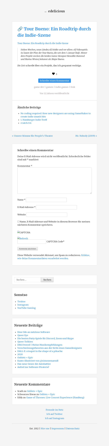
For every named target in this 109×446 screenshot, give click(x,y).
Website (21, 214)
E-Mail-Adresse (26, 207)
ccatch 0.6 (26, 123)
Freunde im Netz (54, 409)
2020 (20, 354)
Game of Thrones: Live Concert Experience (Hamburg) (55, 397)
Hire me (45, 428)
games (49, 87)
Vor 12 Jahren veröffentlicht (54, 93)
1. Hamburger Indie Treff (34, 119)
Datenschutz (72, 428)
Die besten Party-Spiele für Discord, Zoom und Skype (45, 338)
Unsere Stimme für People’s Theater (33, 135)
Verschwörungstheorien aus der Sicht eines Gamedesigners (49, 348)
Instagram (23, 304)
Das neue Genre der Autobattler (34, 364)
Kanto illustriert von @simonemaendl (37, 360)
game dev (39, 87)
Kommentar (24, 166)
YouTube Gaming (26, 308)
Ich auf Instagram (54, 418)
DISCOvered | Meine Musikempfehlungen (39, 344)
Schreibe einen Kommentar (55, 81)
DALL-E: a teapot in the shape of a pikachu (39, 351)
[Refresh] (22, 238)
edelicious (56, 11)
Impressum (57, 428)
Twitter (21, 301)
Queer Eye (22, 335)
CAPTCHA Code (55, 241)
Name (21, 199)
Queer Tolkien (25, 341)
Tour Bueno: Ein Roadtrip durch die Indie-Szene (42, 43)
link (73, 87)
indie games (61, 87)
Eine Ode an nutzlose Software (33, 332)
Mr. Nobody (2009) (85, 135)
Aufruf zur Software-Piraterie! (33, 367)
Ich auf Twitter (54, 414)
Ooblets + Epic (25, 357)
